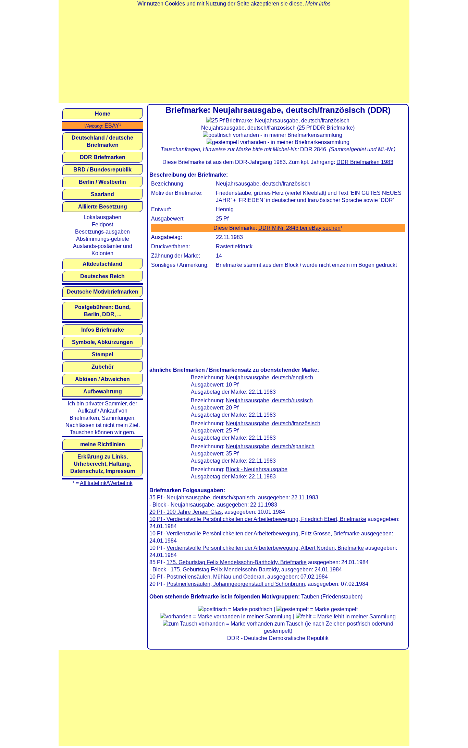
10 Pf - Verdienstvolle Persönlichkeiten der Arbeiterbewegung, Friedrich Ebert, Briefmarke (257, 519)
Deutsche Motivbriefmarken (102, 292)
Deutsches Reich (102, 276)
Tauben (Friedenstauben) (331, 596)
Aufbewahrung (102, 391)
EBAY (111, 126)
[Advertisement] (234, 55)
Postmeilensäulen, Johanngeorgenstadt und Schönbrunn (236, 584)
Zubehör (102, 367)
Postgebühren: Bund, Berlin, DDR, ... (102, 310)
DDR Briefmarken (102, 157)
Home (102, 114)
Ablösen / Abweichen (102, 379)
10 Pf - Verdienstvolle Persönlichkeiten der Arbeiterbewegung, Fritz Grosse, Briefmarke (254, 533)
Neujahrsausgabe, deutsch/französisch (273, 423)
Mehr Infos (318, 4)
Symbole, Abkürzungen (102, 342)
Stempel (102, 354)
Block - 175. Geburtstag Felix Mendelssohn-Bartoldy (215, 569)
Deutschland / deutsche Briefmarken (102, 141)
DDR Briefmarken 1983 (364, 162)
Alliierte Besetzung (102, 207)
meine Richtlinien (102, 444)
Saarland (102, 194)
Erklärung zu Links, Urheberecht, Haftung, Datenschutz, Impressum (102, 464)
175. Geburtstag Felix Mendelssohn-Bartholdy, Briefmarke (237, 562)
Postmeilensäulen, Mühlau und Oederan (215, 577)
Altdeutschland (102, 264)
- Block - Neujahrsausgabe (181, 505)
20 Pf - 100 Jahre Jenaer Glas (185, 512)
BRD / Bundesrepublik (102, 170)
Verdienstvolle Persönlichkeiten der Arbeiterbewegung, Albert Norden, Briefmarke (265, 548)
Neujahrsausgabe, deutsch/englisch (269, 377)
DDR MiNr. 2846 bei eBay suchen (299, 228)
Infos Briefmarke (102, 330)
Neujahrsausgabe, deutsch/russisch (269, 400)
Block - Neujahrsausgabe (256, 469)
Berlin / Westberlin (102, 182)
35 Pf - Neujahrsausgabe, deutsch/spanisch (202, 497)
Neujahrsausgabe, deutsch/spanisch (270, 446)
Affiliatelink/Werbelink (106, 483)
